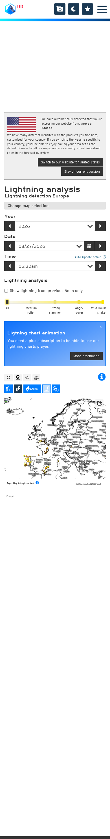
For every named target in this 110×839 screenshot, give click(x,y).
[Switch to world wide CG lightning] (46, 388)
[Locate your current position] (18, 377)
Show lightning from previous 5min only (46, 290)
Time (10, 256)
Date (10, 236)
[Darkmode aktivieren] (73, 9)
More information (86, 356)
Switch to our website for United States (70, 162)
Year (10, 216)
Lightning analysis (25, 280)
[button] (99, 403)
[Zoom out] (27, 377)
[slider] (7, 302)
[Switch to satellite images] (56, 388)
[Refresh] (8, 377)
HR (20, 6)
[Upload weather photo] (59, 9)
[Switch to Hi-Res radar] (8, 388)
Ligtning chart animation (36, 333)
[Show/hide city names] (36, 377)
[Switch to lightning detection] (18, 388)
